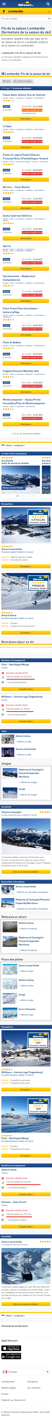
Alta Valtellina (39, 98)
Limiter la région (24, 81)
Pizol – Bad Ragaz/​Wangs (15, 665)
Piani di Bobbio (12, 342)
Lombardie (20, 98)
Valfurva (6, 221)
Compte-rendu (25, 689)
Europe (5, 98)
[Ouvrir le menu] (4, 4)
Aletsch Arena (9, 1170)
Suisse (4, 668)
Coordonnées (8, 1381)
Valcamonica (30, 249)
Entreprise (32, 1381)
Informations (26, 119)
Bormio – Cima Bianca (16, 187)
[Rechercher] (48, 4)
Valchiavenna (39, 283)
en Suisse (29, 552)
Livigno (7, 126)
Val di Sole (44, 162)
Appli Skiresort (9, 1341)
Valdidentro (7, 317)
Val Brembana (40, 346)
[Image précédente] (3, 477)
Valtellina (29, 98)
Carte (7, 81)
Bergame (29, 346)
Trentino (35, 162)
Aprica (7, 246)
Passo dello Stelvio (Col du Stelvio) (24, 95)
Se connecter (34, 1388)
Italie (12, 98)
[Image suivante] (49, 477)
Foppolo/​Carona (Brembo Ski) (21, 371)
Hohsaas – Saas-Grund (13, 1202)
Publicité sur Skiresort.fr (13, 1400)
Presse (4, 1394)
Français (12, 1372)
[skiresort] (26, 4)
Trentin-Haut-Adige (23, 162)
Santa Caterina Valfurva (17, 216)
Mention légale (8, 1388)
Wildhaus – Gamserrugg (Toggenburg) (22, 697)
